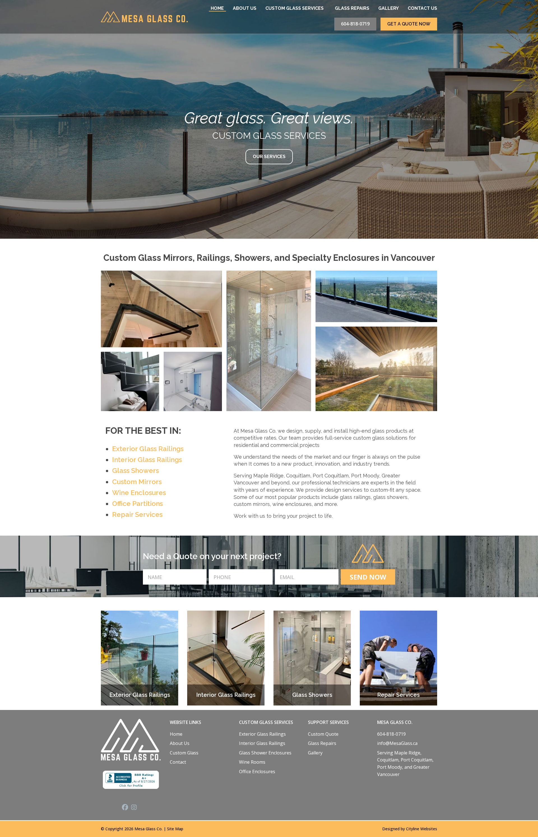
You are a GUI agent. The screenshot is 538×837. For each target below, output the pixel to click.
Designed (391, 828)
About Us (244, 8)
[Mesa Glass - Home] (144, 17)
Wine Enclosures (139, 493)
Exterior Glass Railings (148, 449)
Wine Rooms (252, 762)
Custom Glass (184, 753)
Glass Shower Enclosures (265, 753)
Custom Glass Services (294, 8)
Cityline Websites (421, 828)
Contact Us (422, 8)
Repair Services (137, 514)
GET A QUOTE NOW (408, 24)
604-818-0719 (355, 24)
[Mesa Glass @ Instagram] (135, 808)
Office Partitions (137, 504)
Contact (178, 762)
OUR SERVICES (269, 156)
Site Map (175, 828)
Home (217, 8)
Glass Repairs (352, 8)
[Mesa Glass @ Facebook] (126, 808)
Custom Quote (323, 734)
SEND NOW (368, 577)
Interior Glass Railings (147, 460)
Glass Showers (135, 470)
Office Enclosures (257, 771)
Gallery (388, 8)
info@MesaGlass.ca (397, 743)
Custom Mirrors (137, 482)
